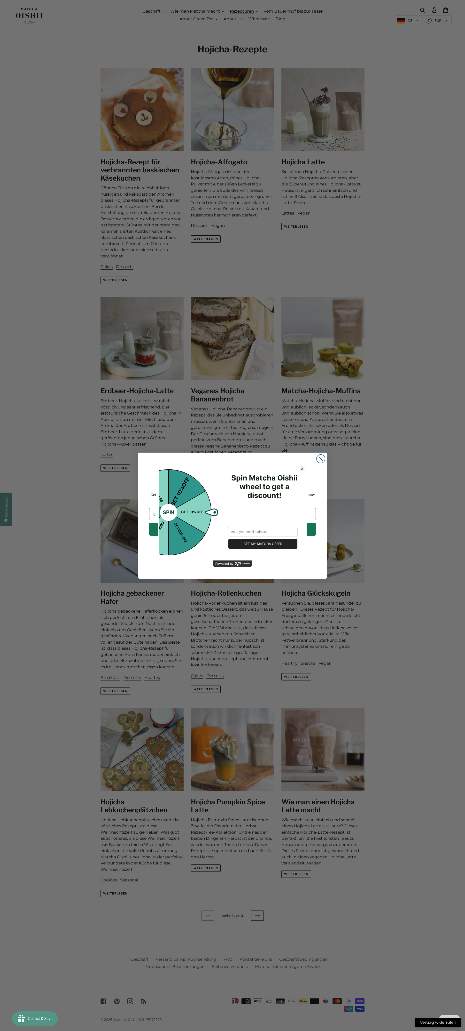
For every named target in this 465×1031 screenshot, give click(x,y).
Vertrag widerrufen (438, 1022)
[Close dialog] (321, 459)
